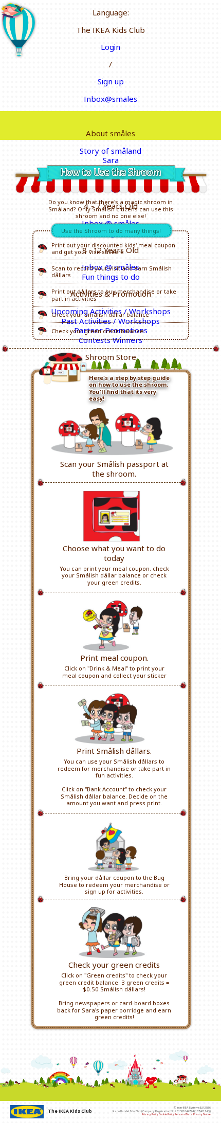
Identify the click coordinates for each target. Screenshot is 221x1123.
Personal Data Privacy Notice (193, 1114)
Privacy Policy (150, 1114)
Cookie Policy (166, 1114)
